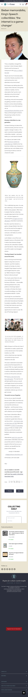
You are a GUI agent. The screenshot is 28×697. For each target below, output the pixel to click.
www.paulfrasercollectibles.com (13, 110)
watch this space (16, 437)
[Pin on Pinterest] (12, 482)
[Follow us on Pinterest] (10, 569)
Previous (10, 491)
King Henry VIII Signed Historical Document (16, 553)
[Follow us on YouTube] (12, 569)
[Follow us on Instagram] (7, 569)
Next (19, 491)
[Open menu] (2, 4)
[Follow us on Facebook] (2, 569)
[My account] (23, 4)
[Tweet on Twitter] (14, 482)
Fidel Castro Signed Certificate (16, 543)
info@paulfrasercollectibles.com (14, 454)
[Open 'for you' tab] (23, 692)
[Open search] (20, 4)
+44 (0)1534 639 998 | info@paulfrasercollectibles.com (14, 1)
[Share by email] (17, 482)
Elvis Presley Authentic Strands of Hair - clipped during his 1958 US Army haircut (16, 533)
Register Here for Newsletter (14, 628)
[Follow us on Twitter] (5, 569)
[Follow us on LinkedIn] (14, 569)
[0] (25, 4)
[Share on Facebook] (9, 482)
